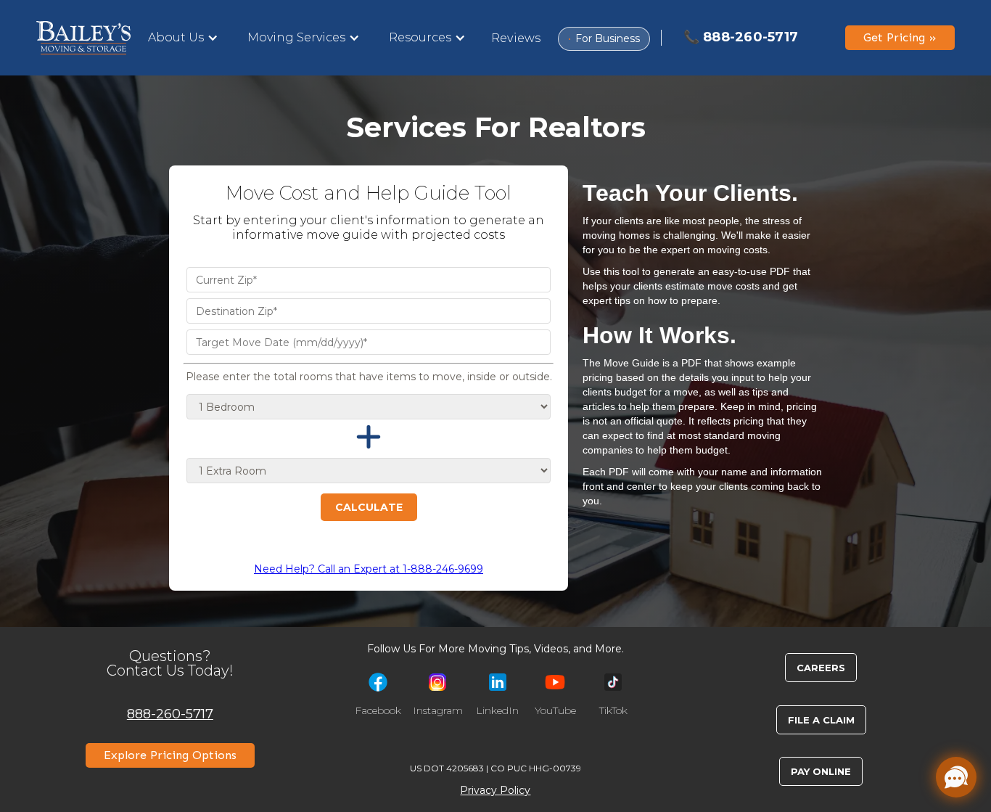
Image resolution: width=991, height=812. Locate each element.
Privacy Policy (495, 790)
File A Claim (821, 720)
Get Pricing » (900, 37)
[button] (183, 38)
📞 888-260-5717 (741, 37)
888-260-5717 (170, 713)
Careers (821, 667)
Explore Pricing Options (170, 755)
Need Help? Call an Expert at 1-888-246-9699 (368, 568)
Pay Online (821, 771)
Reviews (516, 38)
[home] (83, 37)
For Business (604, 38)
